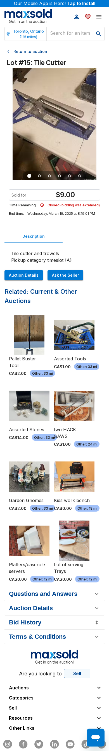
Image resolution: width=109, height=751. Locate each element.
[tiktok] (86, 744)
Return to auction (30, 51)
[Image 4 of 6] (59, 175)
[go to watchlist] (87, 17)
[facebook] (23, 744)
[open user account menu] (76, 17)
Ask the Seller (65, 275)
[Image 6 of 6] (79, 175)
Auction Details (24, 275)
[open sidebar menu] (99, 17)
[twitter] (39, 744)
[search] (98, 33)
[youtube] (70, 744)
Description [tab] (33, 236)
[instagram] (7, 744)
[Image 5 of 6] (69, 175)
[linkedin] (54, 744)
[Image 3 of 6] (49, 175)
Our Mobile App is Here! (54, 3)
